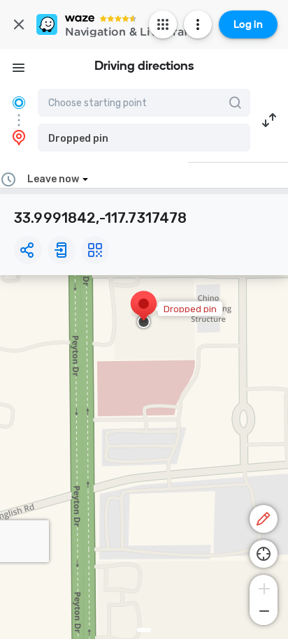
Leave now (53, 179)
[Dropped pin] (143, 311)
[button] (144, 138)
